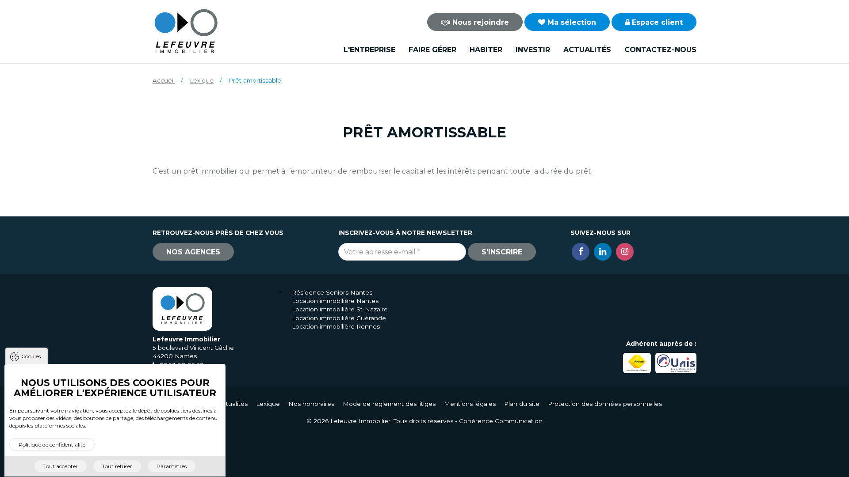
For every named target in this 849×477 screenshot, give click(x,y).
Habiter (486, 49)
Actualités (587, 49)
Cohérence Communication (501, 420)
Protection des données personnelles (605, 403)
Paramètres (172, 466)
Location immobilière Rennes (336, 326)
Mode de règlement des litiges (389, 403)
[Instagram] (625, 252)
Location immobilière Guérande (339, 318)
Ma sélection (570, 22)
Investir (533, 49)
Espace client (656, 22)
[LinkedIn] (603, 252)
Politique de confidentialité (52, 445)
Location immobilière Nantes (335, 300)
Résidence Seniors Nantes (332, 292)
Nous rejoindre (479, 22)
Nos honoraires (311, 403)
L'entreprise (369, 49)
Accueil (164, 80)
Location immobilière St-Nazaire (340, 309)
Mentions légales (470, 403)
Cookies (31, 356)
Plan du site (521, 403)
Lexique (202, 80)
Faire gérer (432, 49)
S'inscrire (502, 252)
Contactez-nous (660, 49)
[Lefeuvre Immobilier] (186, 30)
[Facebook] (580, 252)
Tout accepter (60, 466)
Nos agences (193, 252)
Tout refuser (117, 466)
